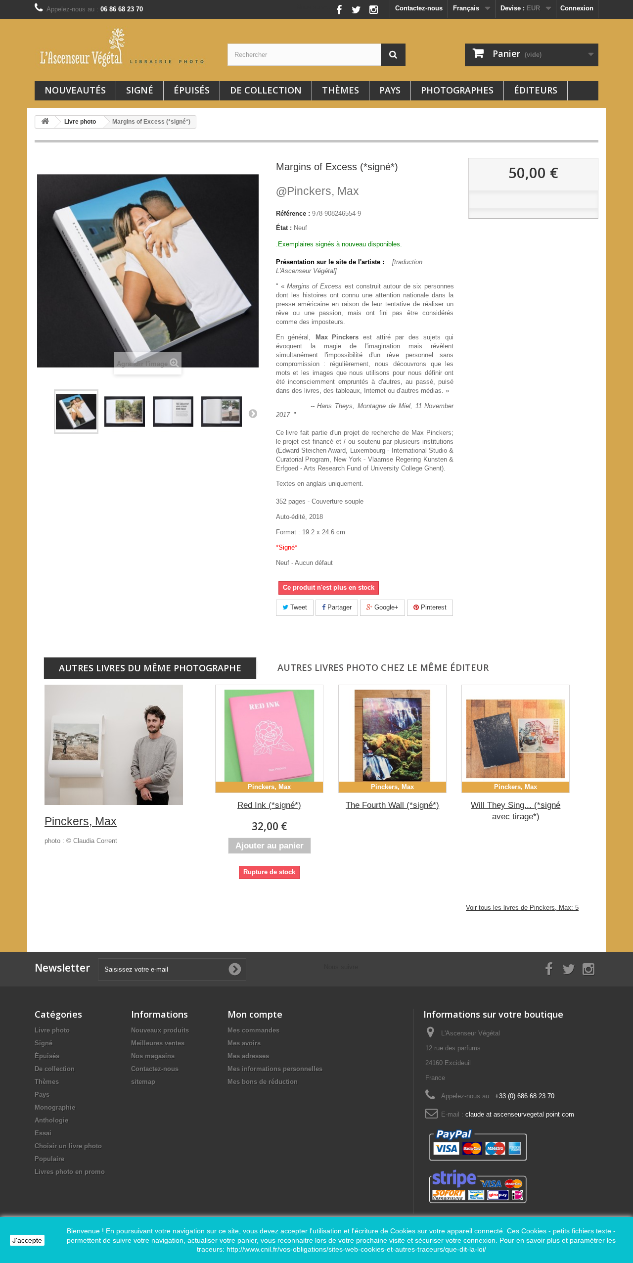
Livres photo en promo (70, 1171)
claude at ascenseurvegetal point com (519, 1114)
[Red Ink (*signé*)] (269, 739)
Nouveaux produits (160, 1030)
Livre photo (52, 1030)
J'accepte (27, 1240)
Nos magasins (153, 1056)
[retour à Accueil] (45, 122)
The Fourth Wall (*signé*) (392, 805)
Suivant (253, 413)
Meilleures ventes (157, 1043)
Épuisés (192, 90)
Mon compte (254, 1014)
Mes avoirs (244, 1043)
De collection (266, 90)
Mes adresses (248, 1056)
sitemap (143, 1081)
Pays (390, 90)
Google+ (385, 607)
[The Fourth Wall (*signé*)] (392, 739)
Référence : (293, 213)
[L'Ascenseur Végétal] (124, 47)
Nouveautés (75, 90)
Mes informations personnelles (274, 1069)
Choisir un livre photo (68, 1146)
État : (284, 228)
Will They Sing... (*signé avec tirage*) (515, 810)
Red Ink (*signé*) (269, 805)
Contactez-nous (419, 8)
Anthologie (51, 1120)
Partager (338, 607)
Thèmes (340, 90)
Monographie (55, 1107)
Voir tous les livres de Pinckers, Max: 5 (522, 907)
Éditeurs (535, 90)
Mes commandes (253, 1030)
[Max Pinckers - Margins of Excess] (76, 411)
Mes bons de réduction (262, 1081)
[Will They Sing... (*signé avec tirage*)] (515, 739)
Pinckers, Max (317, 191)
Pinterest (433, 607)
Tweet (297, 607)
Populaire (49, 1159)
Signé (139, 90)
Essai (43, 1133)
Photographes (457, 90)
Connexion (576, 8)
